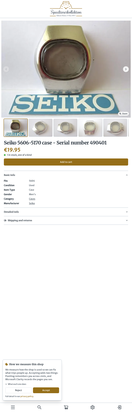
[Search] (39, 407)
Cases (32, 198)
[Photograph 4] (90, 128)
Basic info (9, 175)
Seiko (32, 203)
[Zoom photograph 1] (66, 69)
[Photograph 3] (65, 128)
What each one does (17, 384)
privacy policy (26, 396)
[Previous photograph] (6, 69)
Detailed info (11, 211)
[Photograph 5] (115, 128)
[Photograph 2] (40, 128)
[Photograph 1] (16, 128)
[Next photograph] (126, 69)
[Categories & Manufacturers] (13, 407)
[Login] (119, 407)
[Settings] (93, 407)
